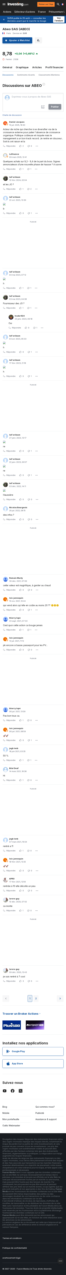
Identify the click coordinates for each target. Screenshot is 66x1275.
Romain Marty (16, 578)
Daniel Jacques (16, 122)
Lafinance (14, 154)
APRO (12, 879)
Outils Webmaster (11, 1125)
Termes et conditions (12, 1238)
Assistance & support (46, 1119)
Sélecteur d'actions (24, 12)
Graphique (22, 67)
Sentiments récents (26, 75)
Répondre (11, 146)
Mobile (5, 1113)
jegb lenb (13, 748)
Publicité (39, 1113)
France (42, 12)
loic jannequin (16, 598)
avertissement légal (11, 1258)
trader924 (20, 316)
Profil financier (54, 67)
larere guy (14, 899)
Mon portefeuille (10, 1119)
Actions (7, 12)
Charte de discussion (12, 115)
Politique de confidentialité (14, 1248)
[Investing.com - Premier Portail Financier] (18, 4)
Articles (37, 67)
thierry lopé (15, 618)
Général (7, 67)
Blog (4, 1106)
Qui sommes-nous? (45, 1106)
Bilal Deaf (14, 768)
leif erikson (14, 177)
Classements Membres (49, 75)
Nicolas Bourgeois (18, 507)
